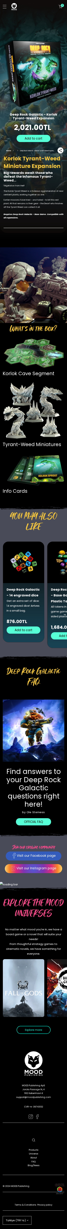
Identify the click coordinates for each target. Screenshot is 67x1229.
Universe (33, 1153)
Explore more (33, 1030)
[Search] (34, 1140)
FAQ (33, 1161)
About (33, 1157)
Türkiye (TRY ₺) (16, 1220)
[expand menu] (5, 7)
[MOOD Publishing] (14, 6)
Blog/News (33, 1165)
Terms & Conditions (25, 1204)
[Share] (61, 150)
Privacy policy (44, 1204)
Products (33, 1149)
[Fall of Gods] (23, 988)
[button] (60, 7)
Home (8, 151)
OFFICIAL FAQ (33, 822)
